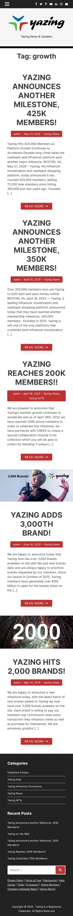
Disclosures (50, 880)
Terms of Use (33, 880)
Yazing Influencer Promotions (24, 786)
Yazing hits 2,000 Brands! (36, 666)
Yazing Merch (47, 888)
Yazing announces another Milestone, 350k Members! (36, 245)
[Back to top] (50, 893)
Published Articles (17, 772)
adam (17, 133)
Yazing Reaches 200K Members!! (37, 373)
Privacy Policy (15, 880)
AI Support (32, 884)
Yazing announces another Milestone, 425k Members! (36, 100)
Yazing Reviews (50, 884)
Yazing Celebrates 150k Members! (27, 858)
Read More (35, 206)
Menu (8, 4)
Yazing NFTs (36, 398)
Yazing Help (14, 779)
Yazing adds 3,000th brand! (36, 524)
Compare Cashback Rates (22, 888)
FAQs (21, 884)
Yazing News (51, 133)
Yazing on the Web (18, 833)
